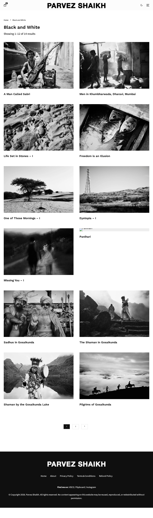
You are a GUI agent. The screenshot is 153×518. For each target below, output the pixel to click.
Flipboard (80, 487)
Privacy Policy (66, 476)
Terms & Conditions (86, 476)
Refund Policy (106, 476)
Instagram (91, 487)
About (53, 476)
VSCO (71, 487)
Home (43, 476)
